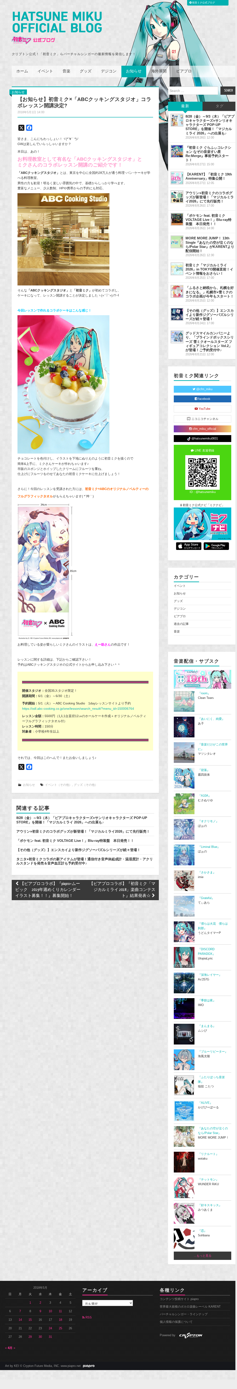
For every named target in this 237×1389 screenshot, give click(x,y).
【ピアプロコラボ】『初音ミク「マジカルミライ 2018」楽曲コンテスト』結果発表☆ (122, 890)
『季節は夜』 (207, 1000)
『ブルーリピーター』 (213, 1051)
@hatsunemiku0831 (204, 438)
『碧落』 (204, 770)
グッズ (85, 71)
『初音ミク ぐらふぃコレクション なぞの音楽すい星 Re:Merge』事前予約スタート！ (208, 153)
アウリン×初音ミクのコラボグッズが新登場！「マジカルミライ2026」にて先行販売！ (83, 831)
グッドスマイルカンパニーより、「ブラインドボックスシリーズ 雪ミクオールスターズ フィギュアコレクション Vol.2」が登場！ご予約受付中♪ (210, 341)
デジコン (109, 71)
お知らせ (134, 71)
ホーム (22, 71)
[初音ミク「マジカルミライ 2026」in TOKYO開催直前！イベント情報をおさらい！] (177, 269)
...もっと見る (202, 1255)
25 (60, 1328)
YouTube (204, 408)
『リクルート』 (208, 1154)
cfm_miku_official (204, 428)
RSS (88, 1317)
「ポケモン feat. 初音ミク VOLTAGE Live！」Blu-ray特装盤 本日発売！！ (75, 841)
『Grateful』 (206, 898)
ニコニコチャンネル (204, 419)
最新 (185, 106)
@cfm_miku (203, 389)
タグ (220, 106)
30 (40, 1337)
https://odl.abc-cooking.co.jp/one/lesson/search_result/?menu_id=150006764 (78, 708)
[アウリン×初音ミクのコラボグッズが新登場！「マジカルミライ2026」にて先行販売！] (177, 196)
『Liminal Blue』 (209, 847)
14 (20, 1319)
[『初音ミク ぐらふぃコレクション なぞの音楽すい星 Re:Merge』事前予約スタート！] (177, 151)
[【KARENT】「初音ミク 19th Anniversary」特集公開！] (177, 178)
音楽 (66, 71)
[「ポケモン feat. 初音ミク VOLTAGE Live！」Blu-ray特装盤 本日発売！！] (177, 219)
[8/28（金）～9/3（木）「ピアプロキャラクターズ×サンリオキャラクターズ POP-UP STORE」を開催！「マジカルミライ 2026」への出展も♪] (177, 120)
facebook (203, 399)
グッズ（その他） (86, 785)
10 (50, 1311)
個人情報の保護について (176, 1322)
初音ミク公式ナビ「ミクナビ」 (203, 505)
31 (50, 1337)
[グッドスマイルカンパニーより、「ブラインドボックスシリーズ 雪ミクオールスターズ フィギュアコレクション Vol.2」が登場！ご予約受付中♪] (177, 337)
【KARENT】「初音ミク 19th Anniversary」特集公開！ (209, 176)
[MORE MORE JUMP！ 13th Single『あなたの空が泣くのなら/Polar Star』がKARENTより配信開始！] (177, 242)
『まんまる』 (207, 1026)
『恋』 (202, 1230)
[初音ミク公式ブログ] (57, 28)
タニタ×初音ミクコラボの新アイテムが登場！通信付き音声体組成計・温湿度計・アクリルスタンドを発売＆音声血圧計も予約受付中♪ (84, 861)
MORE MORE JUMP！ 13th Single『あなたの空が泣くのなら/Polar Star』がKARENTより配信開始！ (210, 244)
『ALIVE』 (205, 1102)
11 (60, 1311)
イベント (45, 71)
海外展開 (159, 71)
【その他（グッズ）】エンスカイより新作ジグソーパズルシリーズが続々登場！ (78, 850)
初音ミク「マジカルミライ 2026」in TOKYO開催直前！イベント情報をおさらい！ (209, 269)
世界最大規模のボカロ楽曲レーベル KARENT (190, 1306)
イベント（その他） (58, 785)
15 (30, 1319)
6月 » (11, 1348)
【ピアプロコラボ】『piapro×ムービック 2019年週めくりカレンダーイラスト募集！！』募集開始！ (47, 890)
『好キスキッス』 (210, 1205)
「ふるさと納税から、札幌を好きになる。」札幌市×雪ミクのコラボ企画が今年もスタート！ (210, 292)
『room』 (204, 693)
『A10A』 (204, 795)
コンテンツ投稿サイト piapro (179, 1299)
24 (50, 1328)
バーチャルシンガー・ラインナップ (184, 1314)
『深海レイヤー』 (210, 974)
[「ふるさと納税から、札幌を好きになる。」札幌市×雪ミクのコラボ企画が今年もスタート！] (177, 291)
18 (60, 1319)
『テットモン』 (208, 1179)
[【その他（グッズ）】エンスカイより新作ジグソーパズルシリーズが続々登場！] (177, 314)
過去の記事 (181, 624)
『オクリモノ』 (208, 821)
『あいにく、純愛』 (211, 719)
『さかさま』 (207, 872)
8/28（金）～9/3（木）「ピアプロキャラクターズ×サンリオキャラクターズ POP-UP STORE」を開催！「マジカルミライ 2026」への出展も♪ (81, 820)
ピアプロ (184, 71)
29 (30, 1337)
